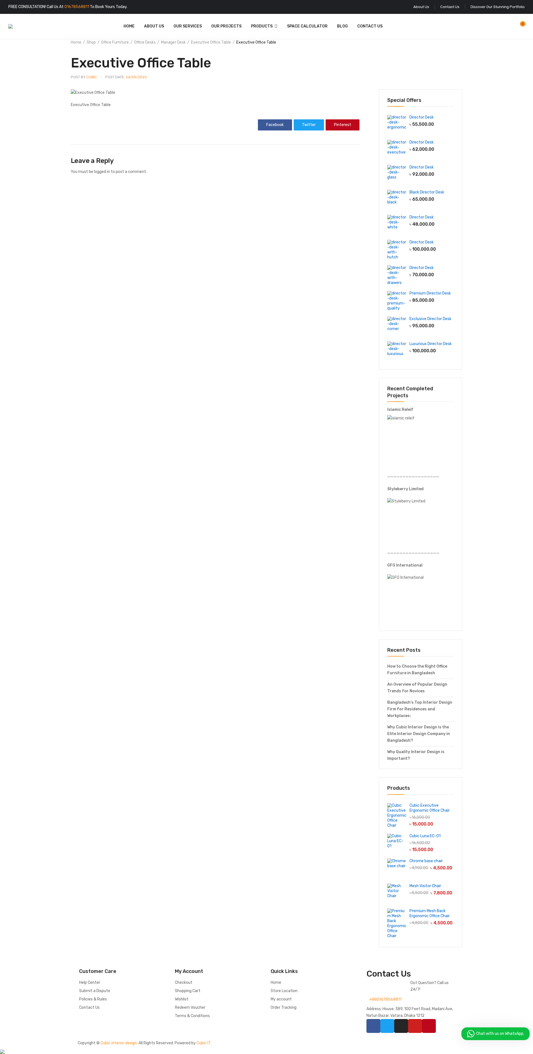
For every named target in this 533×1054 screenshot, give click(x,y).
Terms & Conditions (192, 1015)
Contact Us (370, 26)
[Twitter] (387, 1026)
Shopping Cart (187, 990)
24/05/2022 (126, 77)
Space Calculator (307, 26)
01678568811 (76, 6)
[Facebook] (373, 1026)
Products (262, 26)
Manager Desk (173, 42)
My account (281, 999)
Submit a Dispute (94, 990)
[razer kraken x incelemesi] (266, 1052)
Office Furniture (115, 42)
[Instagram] (401, 1026)
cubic (84, 77)
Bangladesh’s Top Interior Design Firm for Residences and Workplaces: (419, 709)
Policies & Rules (93, 999)
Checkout (183, 982)
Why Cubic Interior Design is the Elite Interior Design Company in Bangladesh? (418, 734)
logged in (102, 171)
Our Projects (226, 26)
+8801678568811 (385, 999)
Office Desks (145, 42)
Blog (342, 26)
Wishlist (181, 999)
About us (154, 26)
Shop (91, 42)
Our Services (188, 26)
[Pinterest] (429, 1026)
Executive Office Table (211, 42)
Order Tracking (283, 1007)
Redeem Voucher (190, 1007)
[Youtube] (415, 1026)
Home (129, 26)
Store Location (284, 990)
